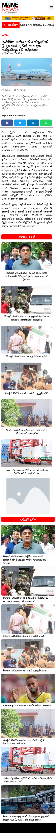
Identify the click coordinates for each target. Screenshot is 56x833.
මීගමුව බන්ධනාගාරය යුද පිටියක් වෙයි (26, 356)
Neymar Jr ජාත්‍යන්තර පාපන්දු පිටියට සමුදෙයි (27, 705)
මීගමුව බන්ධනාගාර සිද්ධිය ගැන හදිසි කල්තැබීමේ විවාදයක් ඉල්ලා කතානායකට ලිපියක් (26, 276)
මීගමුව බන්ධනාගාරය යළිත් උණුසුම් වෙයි (27, 393)
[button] (51, 7)
